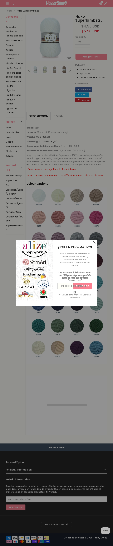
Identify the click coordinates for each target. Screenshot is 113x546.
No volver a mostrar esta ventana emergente (75, 296)
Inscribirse (82, 286)
